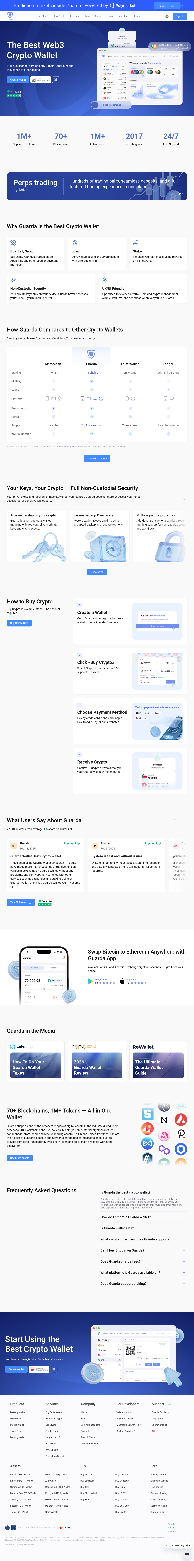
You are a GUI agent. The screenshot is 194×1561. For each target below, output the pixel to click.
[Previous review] (174, 820)
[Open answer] (184, 1217)
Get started (97, 571)
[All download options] (55, 79)
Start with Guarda (97, 458)
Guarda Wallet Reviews (172, 1527)
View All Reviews (19, 902)
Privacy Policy (24, 1544)
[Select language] (167, 16)
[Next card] (184, 499)
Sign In (180, 16)
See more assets (19, 1157)
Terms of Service (11, 1544)
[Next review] (182, 820)
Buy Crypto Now (19, 623)
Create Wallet (18, 79)
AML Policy (35, 1544)
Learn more (167, 5)
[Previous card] (177, 499)
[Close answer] (184, 1192)
